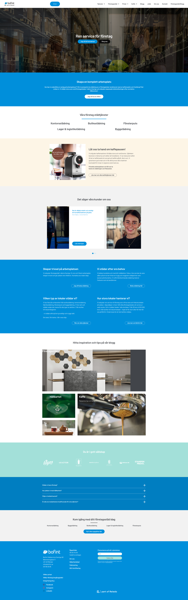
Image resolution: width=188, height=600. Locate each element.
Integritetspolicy (48, 581)
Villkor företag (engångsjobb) (53, 578)
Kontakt (165, 4)
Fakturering (74, 565)
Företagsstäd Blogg (177, 4)
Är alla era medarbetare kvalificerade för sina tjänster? (60, 502)
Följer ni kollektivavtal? (49, 496)
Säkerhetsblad (74, 562)
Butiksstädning (96, 123)
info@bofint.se (48, 564)
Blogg (142, 4)
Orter (55, 4)
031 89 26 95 (47, 567)
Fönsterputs (130, 123)
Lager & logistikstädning (71, 129)
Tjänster (100, 4)
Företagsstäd (112, 4)
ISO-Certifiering (75, 568)
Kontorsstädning (60, 123)
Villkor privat (47, 574)
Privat (124, 4)
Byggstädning (123, 129)
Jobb (149, 4)
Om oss (156, 4)
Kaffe (133, 4)
